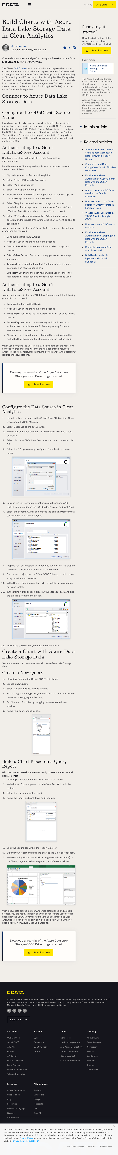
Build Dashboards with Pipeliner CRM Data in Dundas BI (97, 258)
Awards (90, 1051)
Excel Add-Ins (13, 1065)
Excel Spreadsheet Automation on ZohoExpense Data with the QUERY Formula (100, 180)
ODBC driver (20, 68)
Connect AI (39, 1042)
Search (86, 5)
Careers (90, 1065)
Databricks (39, 1094)
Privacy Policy (26, 1138)
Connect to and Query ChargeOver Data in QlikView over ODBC (100, 167)
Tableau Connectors (16, 1074)
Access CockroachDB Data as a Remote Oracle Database (99, 193)
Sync (36, 1037)
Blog (9, 1099)
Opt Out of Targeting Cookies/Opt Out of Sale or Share (89, 1146)
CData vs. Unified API (70, 1060)
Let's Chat (101, 4)
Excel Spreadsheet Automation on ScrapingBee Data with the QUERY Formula (100, 237)
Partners (91, 1060)
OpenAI (37, 1113)
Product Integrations (70, 1042)
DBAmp (37, 1051)
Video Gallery (13, 1117)
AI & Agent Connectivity (71, 1047)
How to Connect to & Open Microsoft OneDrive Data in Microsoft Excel (99, 204)
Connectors (65, 1037)
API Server (12, 1056)
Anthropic (38, 1090)
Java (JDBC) (13, 1042)
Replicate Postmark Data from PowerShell (98, 249)
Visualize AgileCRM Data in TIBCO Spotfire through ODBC (99, 216)
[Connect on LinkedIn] (74, 47)
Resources (12, 1103)
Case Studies (13, 1094)
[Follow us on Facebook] (64, 47)
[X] (14, 1011)
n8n (35, 1108)
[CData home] (12, 4)
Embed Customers (69, 1051)
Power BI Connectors (17, 1069)
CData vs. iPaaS (67, 1056)
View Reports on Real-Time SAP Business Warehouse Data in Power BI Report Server (99, 154)
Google (37, 1099)
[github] (20, 1011)
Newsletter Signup (16, 1108)
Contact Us (92, 1069)
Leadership (92, 1056)
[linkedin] (9, 1011)
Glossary (11, 1113)
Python (10, 1051)
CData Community (16, 1090)
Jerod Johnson (19, 46)
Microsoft (38, 1103)
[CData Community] (25, 1011)
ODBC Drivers (13, 1037)
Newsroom (92, 1047)
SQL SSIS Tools (40, 1047)
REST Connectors (15, 1060)
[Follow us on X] (69, 47)
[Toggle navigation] (29, 4)
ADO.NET (11, 1047)
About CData (93, 1037)
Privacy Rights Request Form (25, 1141)
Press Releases (94, 1042)
